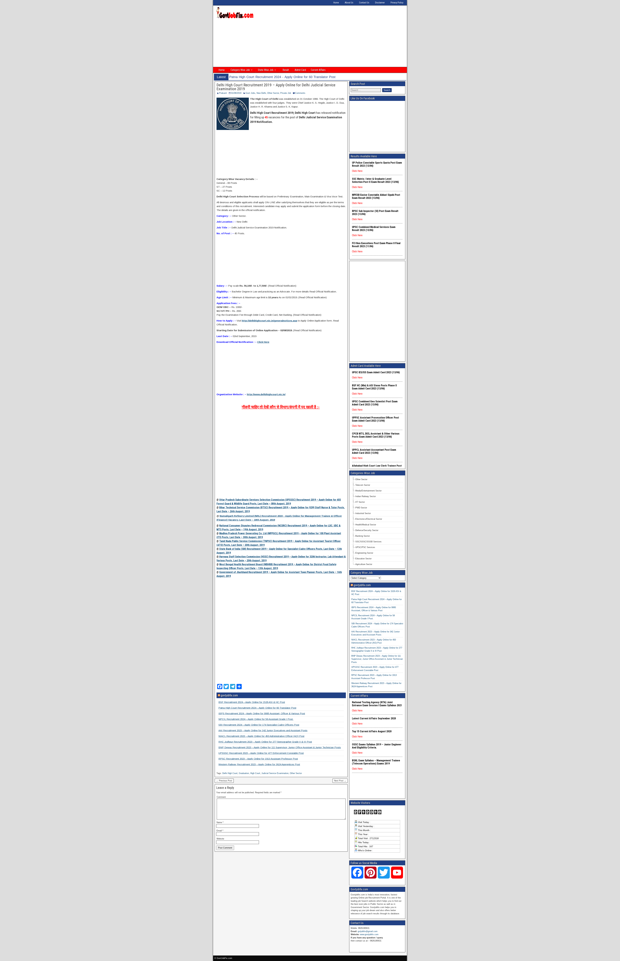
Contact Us (364, 2)
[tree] (377, 522)
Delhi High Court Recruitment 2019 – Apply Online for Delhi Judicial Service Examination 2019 (276, 87)
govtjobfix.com (229, 695)
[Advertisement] (310, 43)
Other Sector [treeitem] (361, 479)
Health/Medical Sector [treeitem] (365, 524)
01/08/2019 (236, 93)
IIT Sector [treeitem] (360, 502)
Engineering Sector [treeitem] (364, 553)
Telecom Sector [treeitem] (362, 485)
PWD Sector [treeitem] (361, 507)
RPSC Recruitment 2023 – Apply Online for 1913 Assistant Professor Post (258, 758)
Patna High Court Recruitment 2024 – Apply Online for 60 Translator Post (257, 707)
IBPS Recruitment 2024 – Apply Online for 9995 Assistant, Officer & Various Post (261, 713)
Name (220, 822)
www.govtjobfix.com (369, 934)
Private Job (285, 93)
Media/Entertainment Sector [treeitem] (368, 490)
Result (286, 69)
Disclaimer (380, 2)
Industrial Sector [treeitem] (363, 513)
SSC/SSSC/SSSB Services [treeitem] (368, 541)
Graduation (244, 773)
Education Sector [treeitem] (363, 558)
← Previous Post (224, 780)
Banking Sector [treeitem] (362, 536)
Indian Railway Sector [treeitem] (365, 496)
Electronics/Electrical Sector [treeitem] (368, 519)
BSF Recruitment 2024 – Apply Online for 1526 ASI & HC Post (251, 702)
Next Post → (340, 780)
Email (220, 830)
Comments (300, 93)
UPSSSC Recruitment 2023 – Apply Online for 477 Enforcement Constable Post (261, 753)
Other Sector (273, 93)
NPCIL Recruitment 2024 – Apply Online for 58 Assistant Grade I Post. (255, 719)
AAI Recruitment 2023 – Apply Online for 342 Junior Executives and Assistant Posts (262, 730)
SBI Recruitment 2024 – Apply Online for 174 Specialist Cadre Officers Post (258, 724)
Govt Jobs (250, 93)
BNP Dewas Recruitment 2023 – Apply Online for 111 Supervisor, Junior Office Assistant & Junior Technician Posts (279, 747)
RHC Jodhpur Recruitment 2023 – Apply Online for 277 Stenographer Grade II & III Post (265, 741)
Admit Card (300, 69)
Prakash (223, 93)
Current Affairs (318, 69)
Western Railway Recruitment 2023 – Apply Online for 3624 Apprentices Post (259, 764)
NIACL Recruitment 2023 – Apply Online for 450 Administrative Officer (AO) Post (261, 736)
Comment (221, 797)
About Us (349, 2)
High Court (255, 773)
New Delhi (261, 93)
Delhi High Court (230, 773)
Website (220, 839)
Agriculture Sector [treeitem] (363, 564)
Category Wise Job (240, 69)
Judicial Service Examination (275, 773)
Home (336, 2)
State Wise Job (265, 69)
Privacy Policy (397, 2)
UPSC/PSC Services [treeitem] (365, 547)
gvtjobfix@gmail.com (367, 931)
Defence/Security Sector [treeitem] (366, 530)
